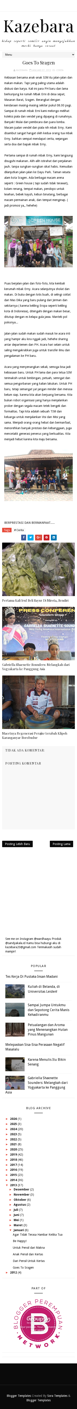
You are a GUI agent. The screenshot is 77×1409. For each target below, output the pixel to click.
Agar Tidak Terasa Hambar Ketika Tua (37, 1234)
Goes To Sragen (23, 1267)
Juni (17, 1215)
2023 (14, 1134)
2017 (14, 1164)
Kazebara (38, 25)
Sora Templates (57, 1395)
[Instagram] (38, 4)
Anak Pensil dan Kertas (28, 1254)
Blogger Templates (19, 1395)
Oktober (20, 1199)
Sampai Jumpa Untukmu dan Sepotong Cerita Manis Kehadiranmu (48, 1010)
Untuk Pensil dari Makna (29, 1247)
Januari (19, 1230)
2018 (14, 1159)
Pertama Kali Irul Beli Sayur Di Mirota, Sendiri (35, 600)
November (22, 1194)
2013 (14, 1185)
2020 (14, 1149)
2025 (14, 1124)
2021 (14, 1144)
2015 (14, 1175)
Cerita (60, 70)
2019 (14, 1154)
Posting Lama (61, 844)
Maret (19, 1225)
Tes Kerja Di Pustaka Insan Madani (31, 977)
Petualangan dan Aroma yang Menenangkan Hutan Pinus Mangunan (48, 1030)
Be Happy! (20, 1241)
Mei (17, 1220)
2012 (14, 1272)
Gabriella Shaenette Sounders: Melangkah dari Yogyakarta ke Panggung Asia (36, 666)
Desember (22, 1189)
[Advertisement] (38, 891)
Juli (16, 1209)
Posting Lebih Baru (17, 844)
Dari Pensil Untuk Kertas (29, 1261)
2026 (14, 1118)
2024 (14, 1129)
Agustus (20, 1204)
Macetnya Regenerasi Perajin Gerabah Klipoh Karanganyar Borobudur (34, 735)
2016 (14, 1169)
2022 (14, 1139)
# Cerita (19, 530)
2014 (14, 1180)
